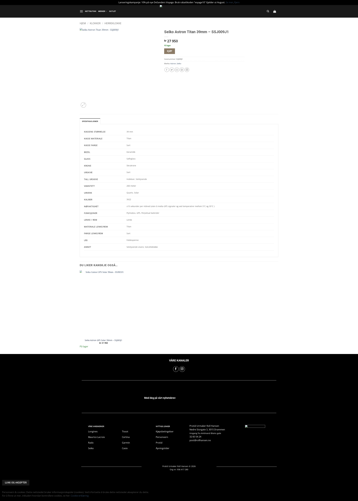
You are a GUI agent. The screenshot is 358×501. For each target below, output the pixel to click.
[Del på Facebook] (166, 69)
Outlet (112, 11)
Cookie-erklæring (80, 495)
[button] (81, 11)
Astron (173, 63)
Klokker (95, 23)
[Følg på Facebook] (176, 369)
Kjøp (169, 51)
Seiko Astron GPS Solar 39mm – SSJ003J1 (103, 340)
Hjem (83, 23)
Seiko (179, 63)
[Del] (349, 3)
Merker (101, 11)
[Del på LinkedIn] (187, 69)
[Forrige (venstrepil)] (5, 250)
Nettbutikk (90, 11)
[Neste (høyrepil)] (353, 250)
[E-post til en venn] (177, 69)
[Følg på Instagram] (182, 369)
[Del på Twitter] (171, 69)
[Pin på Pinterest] (182, 69)
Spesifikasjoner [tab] (90, 121)
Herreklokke (112, 23)
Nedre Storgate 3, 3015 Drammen (207, 429)
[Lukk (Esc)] (355, 3)
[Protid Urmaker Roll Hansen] (179, 11)
